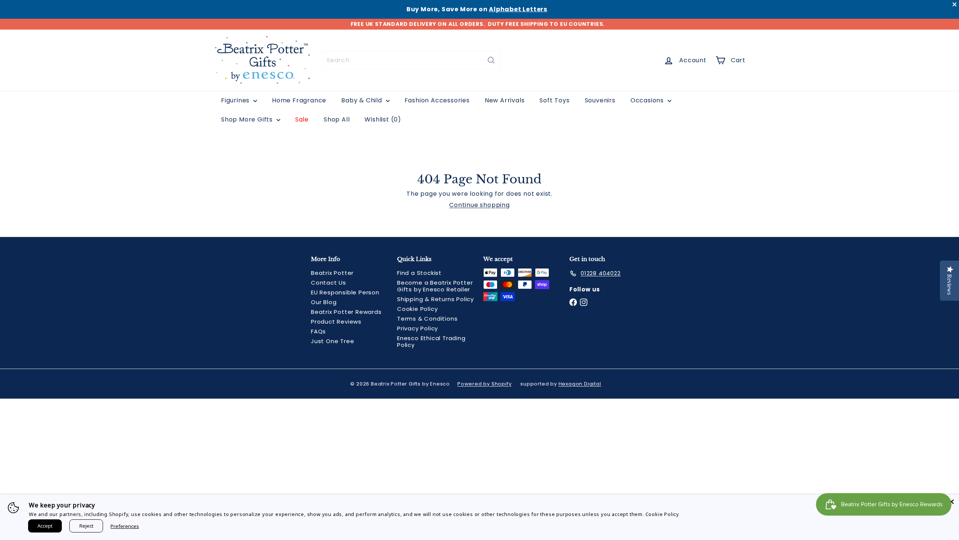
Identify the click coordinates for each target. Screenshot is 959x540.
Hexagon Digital (580, 383)
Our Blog (323, 302)
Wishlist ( (381, 119)
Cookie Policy (417, 309)
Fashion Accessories (437, 100)
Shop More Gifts (248, 119)
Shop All (337, 119)
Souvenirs (600, 100)
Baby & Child (362, 100)
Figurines (236, 100)
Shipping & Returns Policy (435, 299)
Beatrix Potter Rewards (346, 312)
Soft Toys (554, 100)
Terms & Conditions (427, 318)
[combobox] (411, 60)
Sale (302, 119)
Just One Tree (332, 341)
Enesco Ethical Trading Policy (431, 341)
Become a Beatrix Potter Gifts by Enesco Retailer (435, 286)
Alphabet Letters (518, 9)
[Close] (951, 502)
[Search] (491, 60)
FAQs (318, 331)
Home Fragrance (299, 100)
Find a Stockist (419, 273)
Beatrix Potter (332, 273)
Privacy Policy (417, 328)
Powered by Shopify (484, 383)
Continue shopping (479, 205)
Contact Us (328, 282)
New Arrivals (505, 100)
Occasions (648, 100)
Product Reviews (336, 322)
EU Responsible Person (345, 292)
